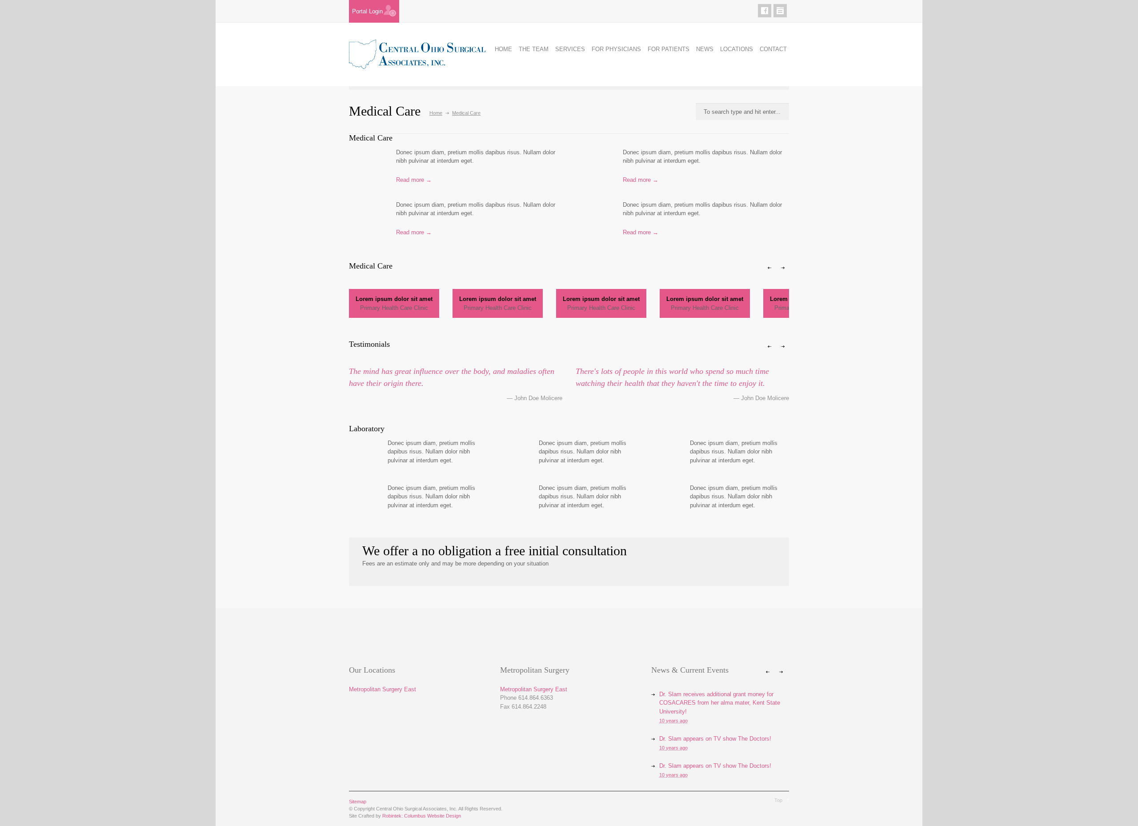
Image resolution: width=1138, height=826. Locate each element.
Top (778, 800)
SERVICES (570, 49)
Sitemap (357, 801)
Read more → (414, 179)
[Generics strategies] (361, 498)
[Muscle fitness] (366, 220)
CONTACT (773, 49)
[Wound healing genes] (592, 220)
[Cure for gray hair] (361, 453)
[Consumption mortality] (512, 453)
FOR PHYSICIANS (616, 49)
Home (435, 113)
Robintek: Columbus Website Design (421, 815)
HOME (503, 49)
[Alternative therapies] (366, 167)
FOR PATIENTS (668, 49)
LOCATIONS (736, 49)
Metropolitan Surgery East (382, 689)
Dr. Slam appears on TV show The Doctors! (715, 738)
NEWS (704, 49)
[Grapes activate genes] (592, 167)
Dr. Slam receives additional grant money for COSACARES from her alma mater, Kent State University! (719, 703)
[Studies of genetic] (664, 453)
